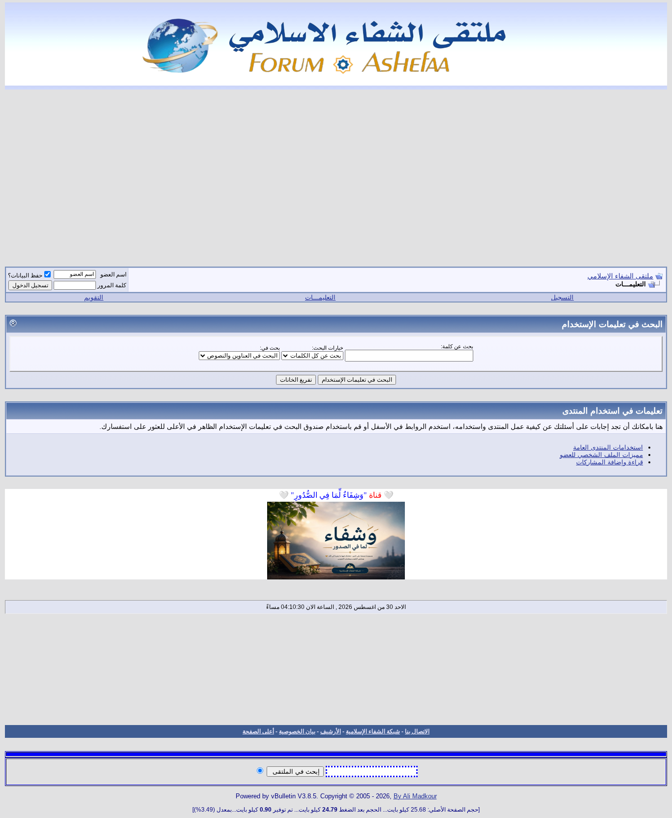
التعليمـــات (320, 297)
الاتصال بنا (417, 731)
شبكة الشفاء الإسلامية (373, 731)
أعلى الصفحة (258, 731)
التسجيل (562, 297)
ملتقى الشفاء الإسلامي (620, 276)
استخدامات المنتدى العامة (608, 447)
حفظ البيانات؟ (25, 275)
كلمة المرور (111, 285)
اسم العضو (113, 274)
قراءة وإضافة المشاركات (609, 462)
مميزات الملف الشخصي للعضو (601, 454)
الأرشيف (330, 731)
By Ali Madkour (415, 796)
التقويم (93, 297)
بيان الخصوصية (297, 731)
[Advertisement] (336, 172)
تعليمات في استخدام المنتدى (612, 411)
